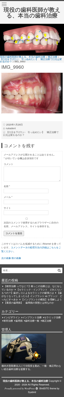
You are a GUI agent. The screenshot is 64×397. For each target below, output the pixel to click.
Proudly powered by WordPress (20, 388)
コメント (8, 164)
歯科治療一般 (32, 320)
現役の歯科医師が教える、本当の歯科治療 (32, 12)
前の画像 (16, 258)
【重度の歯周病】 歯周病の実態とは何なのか (29, 302)
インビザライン (11, 317)
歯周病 (19, 320)
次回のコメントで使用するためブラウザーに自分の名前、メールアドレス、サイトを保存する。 (31, 224)
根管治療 (8, 320)
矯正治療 (46, 320)
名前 (7, 186)
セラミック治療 (52, 317)
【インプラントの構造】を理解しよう (41, 299)
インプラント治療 (32, 317)
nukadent (11, 128)
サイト (7, 208)
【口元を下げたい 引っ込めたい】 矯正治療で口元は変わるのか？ (30, 133)
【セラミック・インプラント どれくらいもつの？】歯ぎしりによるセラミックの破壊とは (31, 291)
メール (8, 197)
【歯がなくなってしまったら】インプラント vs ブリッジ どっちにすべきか (31, 296)
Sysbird (32, 392)
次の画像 (6, 258)
